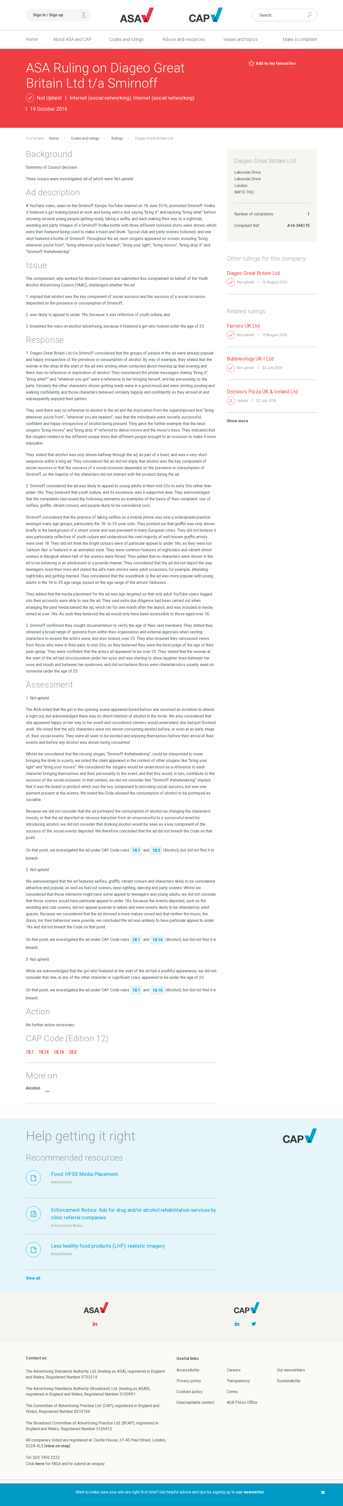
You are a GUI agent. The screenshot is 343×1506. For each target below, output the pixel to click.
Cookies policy (190, 1391)
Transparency (238, 1380)
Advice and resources (183, 39)
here (39, 1463)
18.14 (44, 1051)
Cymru (232, 1391)
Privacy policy (189, 1380)
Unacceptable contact (195, 1402)
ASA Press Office (242, 1402)
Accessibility (188, 1370)
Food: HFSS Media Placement (84, 1174)
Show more (237, 420)
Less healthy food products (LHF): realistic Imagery (108, 1246)
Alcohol (33, 1088)
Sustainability (289, 1380)
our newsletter (250, 1492)
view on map (57, 1445)
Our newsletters (291, 1370)
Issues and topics (240, 39)
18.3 (73, 1051)
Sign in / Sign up (48, 15)
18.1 (30, 1051)
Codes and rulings (126, 39)
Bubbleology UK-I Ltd (250, 359)
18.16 (59, 1051)
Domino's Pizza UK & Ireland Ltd (262, 392)
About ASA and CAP (72, 39)
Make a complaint (300, 39)
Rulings (117, 138)
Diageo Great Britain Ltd (253, 273)
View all (33, 1278)
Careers (234, 1370)
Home (32, 39)
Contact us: (36, 1358)
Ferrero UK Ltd (243, 326)
